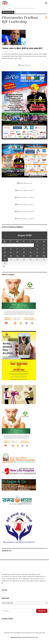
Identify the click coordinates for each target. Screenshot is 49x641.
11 (11, 252)
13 (24, 252)
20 (24, 256)
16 (44, 252)
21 (30, 256)
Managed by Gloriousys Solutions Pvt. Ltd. (24, 637)
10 (5, 252)
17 (4, 256)
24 (5, 260)
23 (44, 256)
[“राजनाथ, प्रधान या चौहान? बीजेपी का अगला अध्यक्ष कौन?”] (14, 37)
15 (37, 252)
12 (17, 252)
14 (30, 252)
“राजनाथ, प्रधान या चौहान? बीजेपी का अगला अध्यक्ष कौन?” (22, 48)
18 (11, 256)
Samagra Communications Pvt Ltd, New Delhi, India (30, 633)
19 (17, 256)
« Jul (3, 266)
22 (37, 256)
